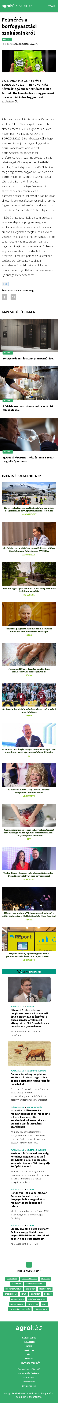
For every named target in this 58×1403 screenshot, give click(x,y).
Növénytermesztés (36, 1299)
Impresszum (29, 1377)
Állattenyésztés (29, 1279)
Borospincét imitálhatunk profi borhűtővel (28, 358)
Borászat (45, 1279)
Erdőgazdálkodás (13, 1289)
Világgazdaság (29, 1362)
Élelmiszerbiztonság (35, 1284)
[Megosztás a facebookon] (4, 297)
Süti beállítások (29, 1385)
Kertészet (35, 1294)
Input (23, 1294)
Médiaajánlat (29, 1381)
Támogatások (41, 1309)
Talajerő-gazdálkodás (20, 1309)
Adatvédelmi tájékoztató (29, 1369)
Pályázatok (33, 1304)
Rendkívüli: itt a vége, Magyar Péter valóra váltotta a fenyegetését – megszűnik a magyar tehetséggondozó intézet (29, 1199)
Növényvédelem (16, 1304)
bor (5, 284)
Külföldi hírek (17, 1299)
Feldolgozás (45, 1289)
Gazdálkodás (11, 1294)
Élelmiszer (16, 1284)
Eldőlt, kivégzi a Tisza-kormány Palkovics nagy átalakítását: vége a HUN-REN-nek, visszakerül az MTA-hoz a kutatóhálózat (30, 1233)
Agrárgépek (12, 1279)
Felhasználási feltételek (29, 1373)
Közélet (48, 1294)
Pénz (44, 1304)
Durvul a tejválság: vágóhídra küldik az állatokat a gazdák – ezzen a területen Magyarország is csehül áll (30, 1079)
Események (30, 1289)
